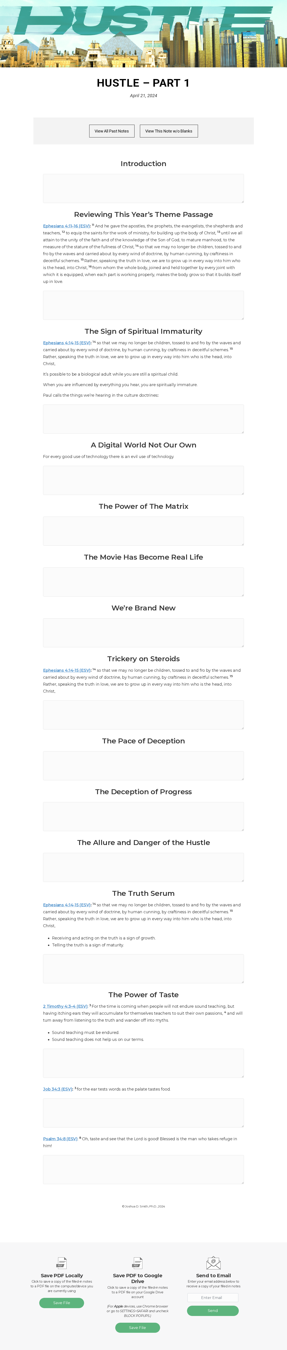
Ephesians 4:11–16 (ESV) (66, 226)
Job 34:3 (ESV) (57, 1089)
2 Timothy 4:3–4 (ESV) (65, 1006)
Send (213, 1310)
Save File (61, 1303)
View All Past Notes (112, 131)
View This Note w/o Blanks (168, 131)
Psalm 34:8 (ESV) (60, 1138)
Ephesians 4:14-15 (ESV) (67, 342)
